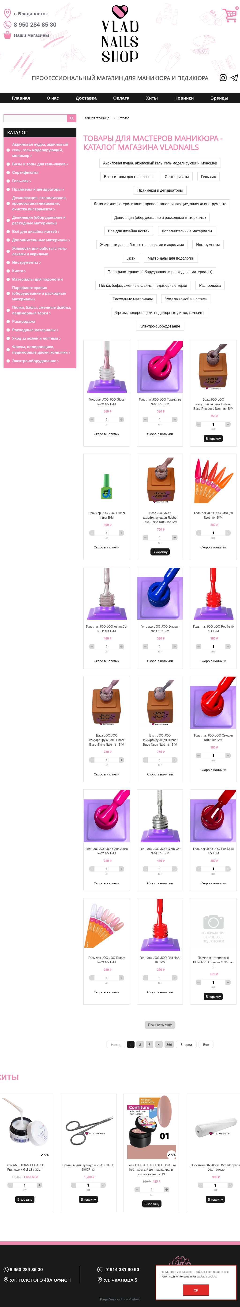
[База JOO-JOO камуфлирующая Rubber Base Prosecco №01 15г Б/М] (213, 366)
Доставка (86, 97)
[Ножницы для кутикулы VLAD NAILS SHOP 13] (88, 1126)
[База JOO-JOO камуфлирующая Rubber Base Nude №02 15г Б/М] (160, 702)
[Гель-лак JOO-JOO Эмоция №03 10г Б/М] (213, 480)
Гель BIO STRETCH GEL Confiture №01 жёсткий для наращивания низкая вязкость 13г (152, 1169)
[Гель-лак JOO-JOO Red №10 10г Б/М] (213, 593)
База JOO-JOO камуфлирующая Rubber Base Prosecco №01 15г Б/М (213, 404)
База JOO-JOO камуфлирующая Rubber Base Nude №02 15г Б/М (159, 740)
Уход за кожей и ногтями (35, 338)
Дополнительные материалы (40, 239)
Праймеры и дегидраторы (37, 189)
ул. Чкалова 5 (119, 1280)
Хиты (152, 97)
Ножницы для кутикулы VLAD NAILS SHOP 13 (88, 1167)
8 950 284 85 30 (26, 1269)
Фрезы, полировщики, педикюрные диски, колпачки (40, 349)
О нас (53, 97)
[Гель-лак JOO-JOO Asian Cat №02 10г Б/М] (107, 593)
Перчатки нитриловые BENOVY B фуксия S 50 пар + (213, 962)
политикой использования (178, 1276)
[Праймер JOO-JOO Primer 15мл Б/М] (107, 480)
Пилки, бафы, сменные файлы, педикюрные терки (41, 310)
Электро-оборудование (34, 360)
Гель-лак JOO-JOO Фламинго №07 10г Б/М (107, 851)
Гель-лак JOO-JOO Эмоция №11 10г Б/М (160, 628)
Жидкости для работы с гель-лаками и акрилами (39, 251)
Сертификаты (25, 172)
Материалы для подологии (37, 279)
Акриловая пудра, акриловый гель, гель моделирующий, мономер (40, 149)
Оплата (121, 97)
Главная (21, 97)
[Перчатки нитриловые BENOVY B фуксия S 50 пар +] (213, 925)
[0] (229, 15)
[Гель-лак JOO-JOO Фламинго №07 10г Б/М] (107, 816)
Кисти (18, 270)
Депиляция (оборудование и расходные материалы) (39, 220)
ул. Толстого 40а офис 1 (40, 1280)
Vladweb (134, 1299)
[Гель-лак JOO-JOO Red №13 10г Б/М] (213, 816)
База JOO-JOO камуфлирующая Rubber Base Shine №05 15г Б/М (159, 517)
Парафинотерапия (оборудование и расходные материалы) (39, 293)
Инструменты (25, 262)
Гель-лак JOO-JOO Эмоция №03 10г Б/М (213, 515)
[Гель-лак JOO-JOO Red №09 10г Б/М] (160, 925)
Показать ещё (160, 1025)
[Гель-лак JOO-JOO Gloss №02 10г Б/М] (107, 366)
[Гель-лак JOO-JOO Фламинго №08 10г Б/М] (160, 366)
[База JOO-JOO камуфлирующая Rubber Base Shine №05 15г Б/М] (160, 480)
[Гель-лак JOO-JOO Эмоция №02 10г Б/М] (213, 702)
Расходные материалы (34, 329)
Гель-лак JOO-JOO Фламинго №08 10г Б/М (160, 401)
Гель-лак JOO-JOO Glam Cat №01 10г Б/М (160, 851)
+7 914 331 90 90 (120, 1269)
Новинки (184, 97)
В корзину (213, 438)
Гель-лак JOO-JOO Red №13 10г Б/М (213, 851)
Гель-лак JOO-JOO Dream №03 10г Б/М (106, 959)
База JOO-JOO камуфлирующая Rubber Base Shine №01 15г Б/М (106, 740)
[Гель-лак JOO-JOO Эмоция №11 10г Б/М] (160, 593)
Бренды (219, 97)
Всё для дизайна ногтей (35, 231)
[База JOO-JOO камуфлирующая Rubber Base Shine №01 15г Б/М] (107, 702)
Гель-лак (20, 180)
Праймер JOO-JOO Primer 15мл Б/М (106, 515)
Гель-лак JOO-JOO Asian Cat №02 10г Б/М (106, 628)
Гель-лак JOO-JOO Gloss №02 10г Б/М (107, 401)
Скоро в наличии (107, 433)
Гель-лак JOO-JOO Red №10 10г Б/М (213, 628)
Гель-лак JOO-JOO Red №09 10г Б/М (160, 959)
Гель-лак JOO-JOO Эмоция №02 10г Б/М (213, 737)
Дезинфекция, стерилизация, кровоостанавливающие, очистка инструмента (39, 203)
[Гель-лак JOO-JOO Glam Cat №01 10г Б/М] (160, 816)
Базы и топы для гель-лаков (39, 164)
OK (196, 1290)
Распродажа (23, 321)
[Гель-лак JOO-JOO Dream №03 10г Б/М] (107, 925)
